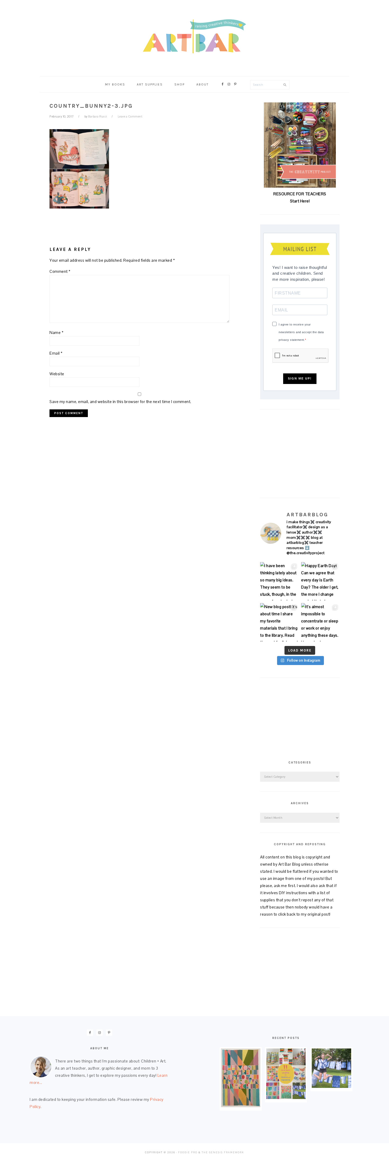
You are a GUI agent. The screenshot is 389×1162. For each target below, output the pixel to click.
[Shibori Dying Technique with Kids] (331, 1086)
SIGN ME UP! (300, 378)
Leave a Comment (130, 116)
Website (56, 373)
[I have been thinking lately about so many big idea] (279, 581)
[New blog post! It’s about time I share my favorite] (279, 622)
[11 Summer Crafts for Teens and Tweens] (286, 1097)
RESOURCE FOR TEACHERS (299, 193)
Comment (60, 271)
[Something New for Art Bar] (240, 1105)
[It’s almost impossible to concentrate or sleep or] (320, 622)
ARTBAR (194, 36)
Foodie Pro (187, 1152)
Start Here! (300, 201)
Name (56, 332)
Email (56, 353)
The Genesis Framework (223, 1152)
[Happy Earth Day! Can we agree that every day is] (320, 581)
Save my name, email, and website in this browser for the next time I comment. (120, 401)
